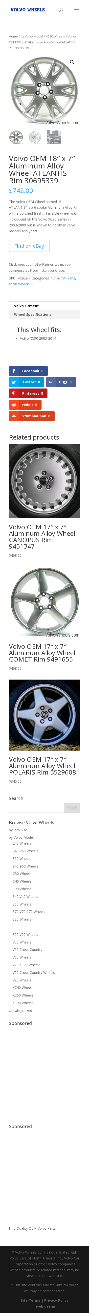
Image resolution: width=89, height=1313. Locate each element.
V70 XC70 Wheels (26, 964)
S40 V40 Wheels (25, 896)
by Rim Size (18, 830)
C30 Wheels (22, 873)
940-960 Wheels (25, 866)
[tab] (44, 306)
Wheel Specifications (32, 314)
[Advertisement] (44, 1072)
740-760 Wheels (25, 851)
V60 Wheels (22, 957)
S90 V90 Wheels (25, 934)
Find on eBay (29, 245)
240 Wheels (22, 843)
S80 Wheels (22, 919)
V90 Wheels (22, 980)
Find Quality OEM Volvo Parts (32, 1228)
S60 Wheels (22, 904)
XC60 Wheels (23, 995)
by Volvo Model (32, 36)
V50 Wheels (22, 942)
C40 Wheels (22, 881)
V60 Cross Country (27, 949)
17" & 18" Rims (63, 278)
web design (46, 1306)
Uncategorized (20, 1010)
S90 (16, 927)
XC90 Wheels (55, 36)
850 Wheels (22, 858)
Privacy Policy (56, 1300)
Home (13, 36)
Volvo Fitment (26, 305)
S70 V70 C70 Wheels (29, 911)
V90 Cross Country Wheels (34, 972)
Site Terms (30, 1300)
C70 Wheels (22, 889)
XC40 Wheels (23, 987)
